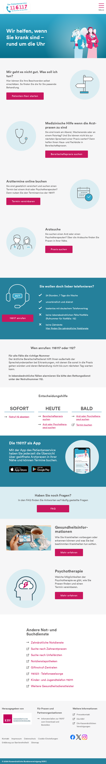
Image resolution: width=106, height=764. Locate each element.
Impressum (17, 738)
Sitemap (35, 742)
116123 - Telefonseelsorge (47, 673)
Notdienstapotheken (44, 661)
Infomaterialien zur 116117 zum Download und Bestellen (52, 721)
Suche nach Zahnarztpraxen (49, 648)
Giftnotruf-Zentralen (44, 667)
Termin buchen (84, 424)
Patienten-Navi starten (25, 96)
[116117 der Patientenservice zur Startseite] (16, 7)
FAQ (53, 508)
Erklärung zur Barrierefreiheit (15, 742)
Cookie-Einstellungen (48, 738)
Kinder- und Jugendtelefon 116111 (52, 679)
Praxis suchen (59, 249)
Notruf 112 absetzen (19, 416)
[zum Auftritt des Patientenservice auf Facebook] (72, 737)
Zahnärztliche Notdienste (47, 642)
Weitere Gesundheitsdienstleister (52, 686)
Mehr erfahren (68, 552)
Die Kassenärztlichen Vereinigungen (86, 725)
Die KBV (81, 719)
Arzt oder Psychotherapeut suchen (55, 426)
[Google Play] (41, 469)
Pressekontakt (83, 714)
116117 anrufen (18, 318)
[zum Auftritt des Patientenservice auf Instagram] (84, 737)
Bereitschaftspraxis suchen (66, 154)
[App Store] (18, 469)
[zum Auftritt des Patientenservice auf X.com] (78, 737)
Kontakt (5, 738)
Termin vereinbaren (23, 201)
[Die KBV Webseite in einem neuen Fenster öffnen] (17, 719)
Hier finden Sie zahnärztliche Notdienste (67, 328)
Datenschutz (30, 738)
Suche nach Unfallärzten (46, 655)
